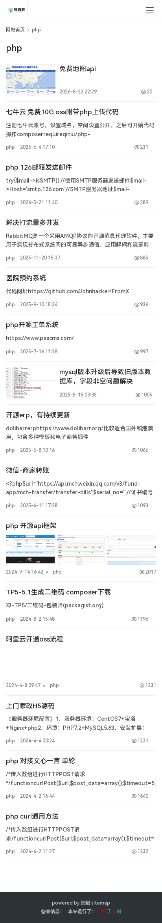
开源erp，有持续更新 (38, 415)
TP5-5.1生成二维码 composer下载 (58, 592)
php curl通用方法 (32, 816)
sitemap (100, 903)
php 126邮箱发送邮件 (39, 167)
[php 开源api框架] (81, 550)
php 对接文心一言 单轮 (40, 761)
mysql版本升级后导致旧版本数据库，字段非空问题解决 (105, 376)
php (10, 147)
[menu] (150, 10)
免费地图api (77, 69)
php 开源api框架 (31, 526)
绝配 (85, 903)
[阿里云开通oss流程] (81, 663)
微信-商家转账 (27, 470)
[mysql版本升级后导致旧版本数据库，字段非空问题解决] (30, 382)
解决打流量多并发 (32, 223)
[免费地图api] (30, 79)
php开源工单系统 (32, 325)
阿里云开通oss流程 (34, 639)
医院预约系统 (26, 278)
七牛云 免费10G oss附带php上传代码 (62, 112)
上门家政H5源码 (30, 706)
